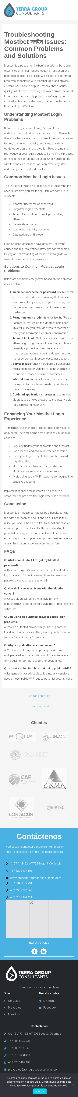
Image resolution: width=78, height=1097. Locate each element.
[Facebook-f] (34, 951)
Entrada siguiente (39, 706)
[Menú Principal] (69, 10)
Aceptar (40, 1091)
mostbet (63, 496)
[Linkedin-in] (44, 951)
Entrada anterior (39, 696)
